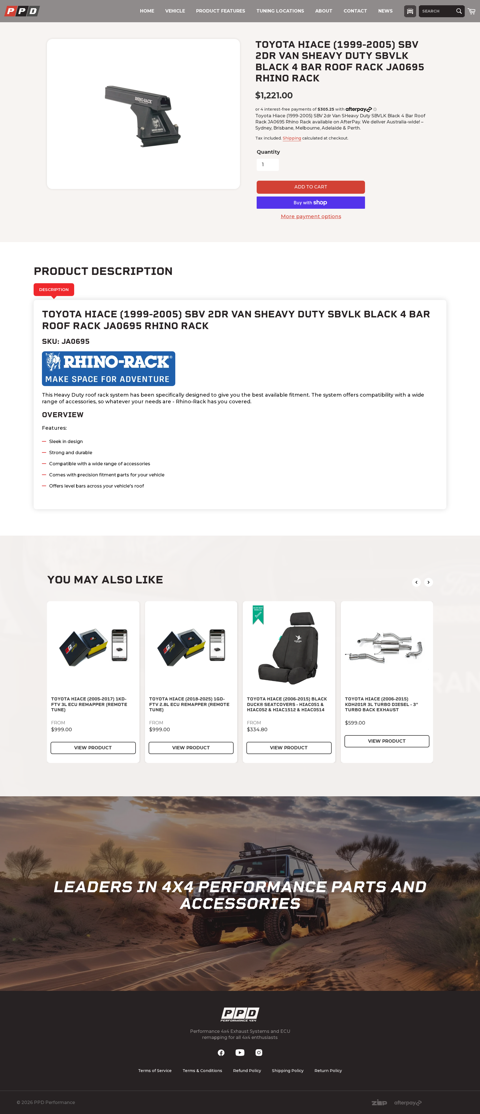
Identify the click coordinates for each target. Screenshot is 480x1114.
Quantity (268, 152)
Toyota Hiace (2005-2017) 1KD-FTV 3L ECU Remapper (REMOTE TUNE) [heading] (89, 704)
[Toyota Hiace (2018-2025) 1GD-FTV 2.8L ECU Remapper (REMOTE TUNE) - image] (191, 647)
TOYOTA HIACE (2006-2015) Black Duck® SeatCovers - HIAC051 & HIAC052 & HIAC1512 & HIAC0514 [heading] (287, 704)
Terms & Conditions (202, 1070)
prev (416, 582)
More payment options (311, 216)
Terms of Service (155, 1070)
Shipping (292, 138)
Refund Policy (247, 1070)
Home (147, 11)
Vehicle (175, 11)
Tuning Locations (280, 11)
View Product (93, 747)
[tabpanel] (240, 404)
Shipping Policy (288, 1070)
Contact (355, 11)
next (428, 582)
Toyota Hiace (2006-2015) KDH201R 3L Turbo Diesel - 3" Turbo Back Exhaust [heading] (381, 704)
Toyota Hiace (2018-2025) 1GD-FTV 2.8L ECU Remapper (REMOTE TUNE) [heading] (189, 704)
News (385, 11)
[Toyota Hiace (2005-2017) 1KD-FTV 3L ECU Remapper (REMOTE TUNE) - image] (93, 647)
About (323, 11)
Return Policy (328, 1070)
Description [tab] (54, 289)
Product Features (220, 11)
